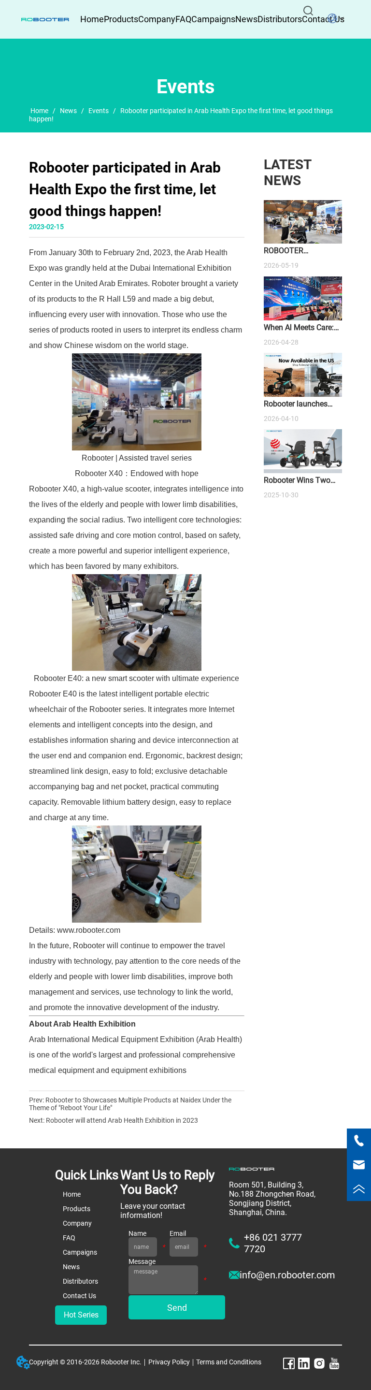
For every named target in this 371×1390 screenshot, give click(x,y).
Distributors (279, 19)
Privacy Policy (169, 1362)
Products (121, 19)
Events (98, 111)
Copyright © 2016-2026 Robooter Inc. (85, 1362)
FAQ (183, 19)
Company (156, 19)
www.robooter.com (89, 930)
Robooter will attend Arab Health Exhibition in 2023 (122, 1120)
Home (39, 111)
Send (177, 1308)
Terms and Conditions (228, 1362)
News (246, 19)
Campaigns (213, 19)
